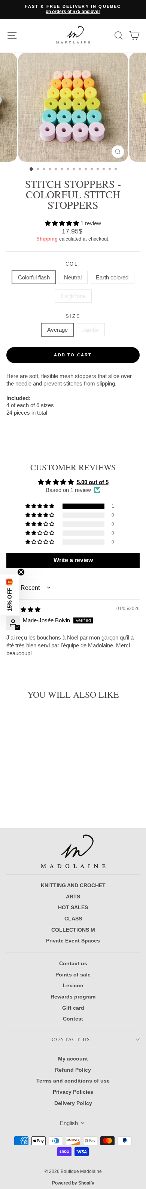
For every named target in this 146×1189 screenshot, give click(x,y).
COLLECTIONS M (73, 930)
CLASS (73, 919)
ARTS (73, 897)
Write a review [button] (73, 560)
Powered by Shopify (73, 1183)
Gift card (73, 1008)
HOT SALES (73, 907)
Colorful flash (34, 277)
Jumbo (90, 329)
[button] (62, 223)
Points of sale (73, 975)
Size (73, 316)
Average (57, 329)
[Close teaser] (21, 572)
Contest (73, 1019)
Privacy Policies (73, 1092)
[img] (23, 609)
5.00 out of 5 (93, 482)
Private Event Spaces (73, 941)
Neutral (73, 277)
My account (73, 1059)
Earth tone (73, 296)
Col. (73, 264)
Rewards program (73, 997)
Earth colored (112, 277)
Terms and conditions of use (73, 1081)
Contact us (73, 963)
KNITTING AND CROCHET (73, 885)
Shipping (47, 239)
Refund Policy (73, 1070)
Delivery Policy (73, 1103)
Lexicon (73, 985)
